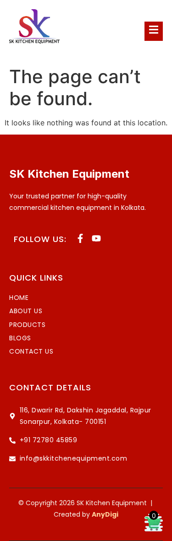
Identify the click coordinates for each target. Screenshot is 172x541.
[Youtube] (96, 238)
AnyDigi (105, 514)
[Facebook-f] (80, 238)
